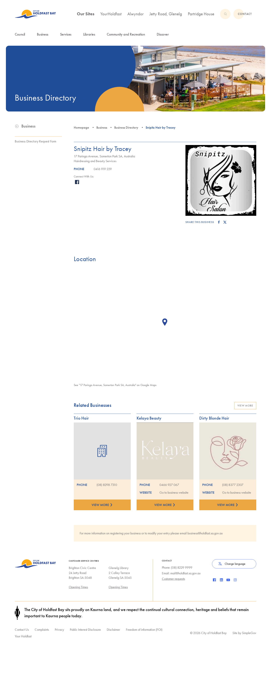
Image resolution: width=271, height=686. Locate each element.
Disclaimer (113, 629)
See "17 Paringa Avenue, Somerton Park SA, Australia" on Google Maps (115, 385)
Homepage (81, 127)
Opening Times (78, 587)
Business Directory (126, 127)
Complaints (42, 629)
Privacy (59, 629)
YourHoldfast (110, 14)
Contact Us (22, 629)
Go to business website (173, 493)
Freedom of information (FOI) (144, 629)
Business (101, 127)
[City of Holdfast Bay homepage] (35, 14)
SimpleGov (249, 633)
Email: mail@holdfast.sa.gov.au (181, 573)
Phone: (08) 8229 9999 (177, 567)
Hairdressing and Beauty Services (95, 161)
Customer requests (173, 579)
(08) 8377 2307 (232, 485)
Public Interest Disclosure (85, 629)
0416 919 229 (103, 169)
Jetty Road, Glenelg (166, 14)
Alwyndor (135, 14)
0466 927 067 (169, 485)
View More (245, 405)
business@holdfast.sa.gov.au (205, 533)
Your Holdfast (23, 636)
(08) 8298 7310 (107, 485)
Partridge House (201, 14)
